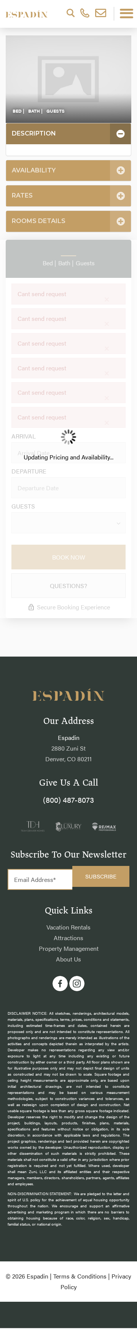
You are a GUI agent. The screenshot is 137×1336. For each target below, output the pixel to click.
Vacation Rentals (68, 927)
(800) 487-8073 (68, 799)
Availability (34, 170)
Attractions (68, 937)
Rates (22, 195)
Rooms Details (38, 221)
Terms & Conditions (80, 1276)
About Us (68, 959)
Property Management (69, 948)
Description (34, 133)
